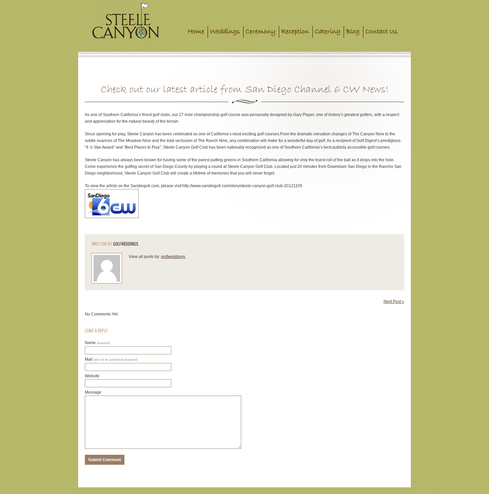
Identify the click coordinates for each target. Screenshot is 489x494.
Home (196, 31)
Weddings (225, 31)
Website (92, 376)
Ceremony (260, 31)
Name (97, 342)
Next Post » (394, 301)
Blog (353, 31)
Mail (111, 359)
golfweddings (125, 244)
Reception (295, 31)
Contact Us (381, 31)
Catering (327, 31)
